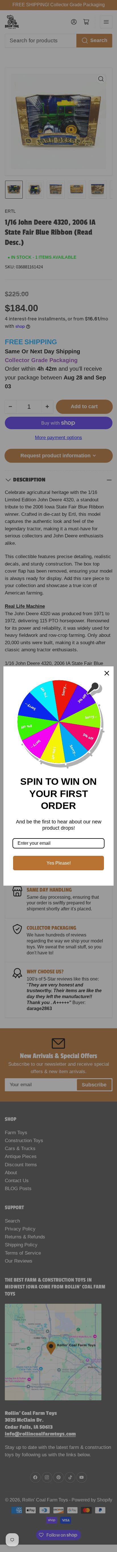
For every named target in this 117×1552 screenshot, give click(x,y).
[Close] (107, 673)
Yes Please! (59, 863)
